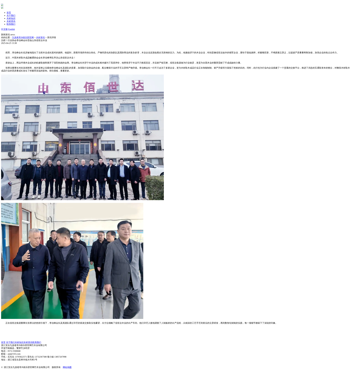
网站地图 (67, 367)
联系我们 (36, 342)
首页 (3, 342)
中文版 (4, 29)
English (11, 29)
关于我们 (10, 342)
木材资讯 (40, 37)
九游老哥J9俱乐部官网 (23, 37)
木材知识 (19, 342)
